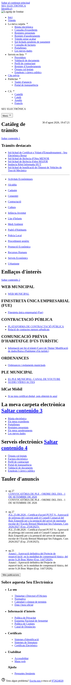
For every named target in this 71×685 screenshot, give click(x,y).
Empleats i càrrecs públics (21, 470)
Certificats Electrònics (26, 645)
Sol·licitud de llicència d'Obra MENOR (28, 158)
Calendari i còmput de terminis (30, 601)
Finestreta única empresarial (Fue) (25, 312)
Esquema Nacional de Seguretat (31, 620)
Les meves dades (17, 433)
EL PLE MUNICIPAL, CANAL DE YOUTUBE (34, 379)
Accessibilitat (21, 658)
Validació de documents (20, 467)
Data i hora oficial (24, 604)
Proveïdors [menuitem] (20, 57)
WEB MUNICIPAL (18, 293)
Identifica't (6, 8)
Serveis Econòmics (18, 258)
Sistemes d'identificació (27, 639)
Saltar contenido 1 (10, 138)
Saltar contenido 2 (10, 279)
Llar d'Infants (15, 218)
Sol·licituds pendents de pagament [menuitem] (32, 41)
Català (18, 97)
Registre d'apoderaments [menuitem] (27, 35)
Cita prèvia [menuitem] (13, 75)
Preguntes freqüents (25, 673)
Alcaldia (12, 184)
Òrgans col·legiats (17, 455)
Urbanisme (13, 263)
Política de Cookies (25, 623)
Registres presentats (18, 427)
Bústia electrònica (17, 418)
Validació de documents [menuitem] (27, 60)
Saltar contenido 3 (21, 410)
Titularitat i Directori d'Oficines (31, 595)
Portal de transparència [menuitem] (26, 85)
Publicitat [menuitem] (13, 79)
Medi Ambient (15, 224)
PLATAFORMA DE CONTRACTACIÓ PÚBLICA (36, 326)
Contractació (14, 201)
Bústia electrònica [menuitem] (24, 27)
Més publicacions (11, 575)
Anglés (18, 100)
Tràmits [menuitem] (12, 20)
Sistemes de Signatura (26, 642)
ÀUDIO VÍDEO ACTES (21, 382)
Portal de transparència (20, 464)
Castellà (19, 94)
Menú (6, 116)
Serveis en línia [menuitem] (16, 54)
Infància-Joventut (17, 212)
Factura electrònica (18, 458)
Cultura (12, 207)
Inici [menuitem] (10, 17)
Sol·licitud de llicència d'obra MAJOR (28, 161)
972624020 (57, 680)
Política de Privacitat (25, 617)
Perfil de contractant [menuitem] (25, 63)
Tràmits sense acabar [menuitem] (25, 38)
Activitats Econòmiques (20, 179)
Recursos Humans (17, 252)
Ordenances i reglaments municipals (26, 365)
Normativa (20, 598)
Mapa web (20, 661)
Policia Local (15, 235)
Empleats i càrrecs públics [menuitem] (28, 72)
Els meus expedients (18, 421)
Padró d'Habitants (17, 229)
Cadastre (12, 190)
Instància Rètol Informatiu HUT (24, 164)
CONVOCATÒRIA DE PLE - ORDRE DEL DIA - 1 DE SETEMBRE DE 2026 (36, 495)
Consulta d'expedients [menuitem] (26, 30)
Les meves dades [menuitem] (23, 50)
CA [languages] (10, 91)
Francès (19, 103)
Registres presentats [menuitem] (25, 33)
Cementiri (13, 196)
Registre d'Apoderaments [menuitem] (28, 66)
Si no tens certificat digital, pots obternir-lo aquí (32, 396)
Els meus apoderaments (20, 430)
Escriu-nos (35, 680)
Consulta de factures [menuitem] (25, 44)
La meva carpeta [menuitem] (17, 24)
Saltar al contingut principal (15, 2)
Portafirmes (14, 424)
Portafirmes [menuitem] (20, 47)
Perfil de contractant (18, 461)
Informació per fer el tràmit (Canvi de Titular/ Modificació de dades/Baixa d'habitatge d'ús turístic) (38, 349)
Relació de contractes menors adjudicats (28, 329)
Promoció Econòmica (19, 246)
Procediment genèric (18, 241)
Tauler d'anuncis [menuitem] (23, 82)
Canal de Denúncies (25, 626)
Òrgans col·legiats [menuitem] (24, 69)
